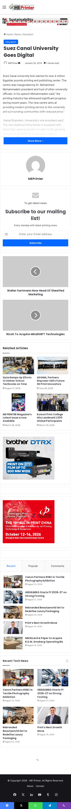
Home (9, 34)
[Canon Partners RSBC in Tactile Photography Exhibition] (13, 581)
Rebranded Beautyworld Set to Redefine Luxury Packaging (44, 609)
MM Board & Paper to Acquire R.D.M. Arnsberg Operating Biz (44, 639)
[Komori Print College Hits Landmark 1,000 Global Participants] (52, 402)
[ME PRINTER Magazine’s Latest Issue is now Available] (18, 402)
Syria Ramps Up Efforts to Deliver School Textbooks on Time (17, 381)
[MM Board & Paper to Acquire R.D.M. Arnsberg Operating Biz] (13, 642)
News (18, 34)
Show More (35, 140)
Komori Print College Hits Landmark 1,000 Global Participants (50, 418)
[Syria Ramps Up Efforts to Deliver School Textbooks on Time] (18, 365)
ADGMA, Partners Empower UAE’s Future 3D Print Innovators (51, 381)
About (30, 786)
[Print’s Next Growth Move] (13, 627)
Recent (11, 566)
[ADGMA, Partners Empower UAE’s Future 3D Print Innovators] (52, 365)
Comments (57, 566)
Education (28, 34)
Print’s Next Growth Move (41, 623)
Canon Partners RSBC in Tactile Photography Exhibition (44, 578)
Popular (33, 566)
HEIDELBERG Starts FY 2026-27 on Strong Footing (50, 693)
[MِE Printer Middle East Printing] (22, 7)
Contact (40, 786)
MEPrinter (13, 63)
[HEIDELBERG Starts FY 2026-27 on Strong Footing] (13, 597)
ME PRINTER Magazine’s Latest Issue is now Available (17, 418)
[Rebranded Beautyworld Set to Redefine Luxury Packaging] (13, 612)
